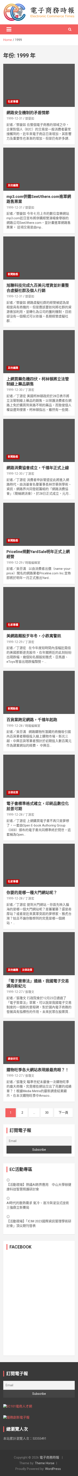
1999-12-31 (14, 118)
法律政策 (13, 792)
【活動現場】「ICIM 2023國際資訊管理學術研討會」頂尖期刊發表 (38, 1223)
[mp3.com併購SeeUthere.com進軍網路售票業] (39, 169)
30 (47, 1113)
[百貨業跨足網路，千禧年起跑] (39, 692)
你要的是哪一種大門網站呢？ (31, 892)
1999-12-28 (14, 725)
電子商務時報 (49, 1457)
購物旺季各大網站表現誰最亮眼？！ (37, 1070)
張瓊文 (29, 992)
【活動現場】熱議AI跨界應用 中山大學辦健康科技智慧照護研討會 (38, 1187)
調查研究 (13, 1058)
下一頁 (63, 1113)
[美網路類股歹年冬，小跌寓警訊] (39, 608)
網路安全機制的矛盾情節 (27, 112)
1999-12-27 (14, 992)
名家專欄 (13, 101)
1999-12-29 (14, 562)
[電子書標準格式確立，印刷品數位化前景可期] (39, 776)
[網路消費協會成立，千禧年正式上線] (39, 440)
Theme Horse (44, 1463)
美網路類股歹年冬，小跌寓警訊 (33, 636)
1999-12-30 (14, 389)
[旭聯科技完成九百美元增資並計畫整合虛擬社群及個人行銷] (39, 258)
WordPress (53, 1469)
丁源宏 (29, 389)
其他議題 (13, 185)
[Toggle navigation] (9, 29)
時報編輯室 (32, 562)
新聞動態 (13, 274)
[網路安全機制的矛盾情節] (39, 85)
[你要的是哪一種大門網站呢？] (39, 865)
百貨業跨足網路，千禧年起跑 (31, 719)
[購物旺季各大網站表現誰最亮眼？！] (39, 1042)
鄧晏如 (29, 118)
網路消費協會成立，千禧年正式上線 (37, 468)
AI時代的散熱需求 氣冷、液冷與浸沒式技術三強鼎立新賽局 (37, 1205)
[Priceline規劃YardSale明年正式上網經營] (39, 524)
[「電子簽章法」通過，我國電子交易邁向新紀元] (39, 953)
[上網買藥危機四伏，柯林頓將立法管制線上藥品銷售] (39, 351)
